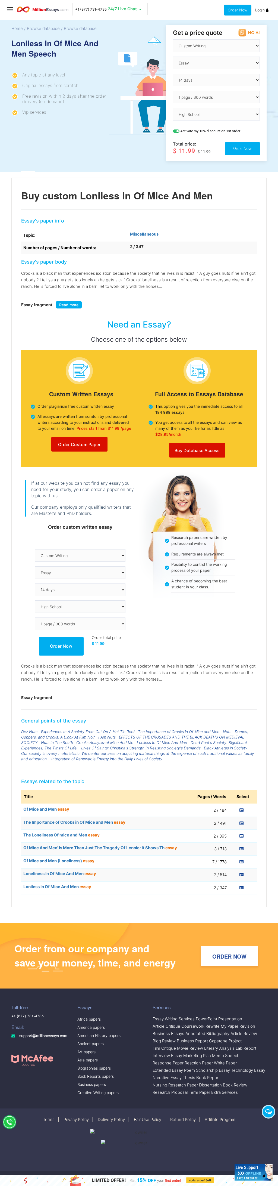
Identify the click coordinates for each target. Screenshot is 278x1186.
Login (260, 10)
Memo (218, 1055)
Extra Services (224, 1092)
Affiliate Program (220, 1119)
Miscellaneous (144, 234)
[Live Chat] (268, 1112)
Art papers (86, 1051)
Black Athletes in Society (225, 748)
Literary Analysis (219, 1048)
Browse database (43, 28)
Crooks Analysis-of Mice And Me (104, 742)
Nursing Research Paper (175, 1085)
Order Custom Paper (79, 444)
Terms (49, 1119)
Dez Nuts (29, 731)
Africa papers (89, 1019)
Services (162, 1007)
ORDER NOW (229, 956)
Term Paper (199, 1092)
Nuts (227, 731)
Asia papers (87, 1060)
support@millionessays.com (42, 1036)
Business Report (192, 1040)
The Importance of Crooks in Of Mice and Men (178, 731)
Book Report (208, 1077)
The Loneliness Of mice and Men (61, 835)
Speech (232, 1055)
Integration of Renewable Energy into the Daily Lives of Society (106, 758)
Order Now (237, 10)
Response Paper (168, 1062)
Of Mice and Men (46, 809)
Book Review (235, 1085)
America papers (91, 1027)
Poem (189, 1070)
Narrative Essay (167, 1077)
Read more (68, 304)
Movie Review (190, 1048)
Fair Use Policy (147, 1119)
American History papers (99, 1035)
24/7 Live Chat (122, 8)
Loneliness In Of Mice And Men (59, 873)
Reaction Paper (199, 1062)
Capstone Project (225, 1040)
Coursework (192, 1026)
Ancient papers (90, 1043)
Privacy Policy (76, 1119)
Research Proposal (170, 1092)
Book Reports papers (95, 1076)
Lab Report (246, 1048)
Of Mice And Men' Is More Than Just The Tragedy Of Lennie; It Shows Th (100, 847)
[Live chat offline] (254, 1172)
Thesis (189, 1077)
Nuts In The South (57, 742)
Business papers (91, 1084)
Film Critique (164, 1048)
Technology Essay (248, 1070)
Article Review (243, 1033)
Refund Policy (183, 1119)
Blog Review (164, 1040)
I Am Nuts (107, 737)
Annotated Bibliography (207, 1033)
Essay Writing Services (174, 1018)
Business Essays (168, 1033)
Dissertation (210, 1085)
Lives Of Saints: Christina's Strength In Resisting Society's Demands (141, 748)
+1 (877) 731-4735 (91, 9)
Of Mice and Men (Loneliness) (58, 860)
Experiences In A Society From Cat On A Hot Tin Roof (88, 731)
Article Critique (166, 1026)
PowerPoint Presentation (219, 1018)
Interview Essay (167, 1055)
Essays (85, 1007)
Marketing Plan (197, 1055)
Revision (247, 1026)
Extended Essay (168, 1070)
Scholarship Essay (213, 1070)
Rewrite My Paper (222, 1026)
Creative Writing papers (98, 1092)
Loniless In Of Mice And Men (162, 742)
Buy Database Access (197, 450)
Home (17, 28)
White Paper (225, 1062)
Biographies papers (94, 1068)
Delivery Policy (111, 1119)
